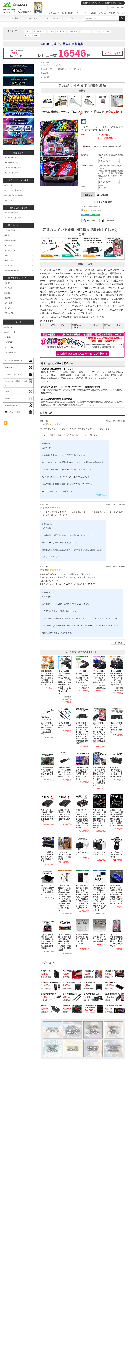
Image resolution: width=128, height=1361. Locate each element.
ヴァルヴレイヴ (73, 31)
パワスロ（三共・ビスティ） (75, 69)
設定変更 (7, 293)
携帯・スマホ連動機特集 (57, 69)
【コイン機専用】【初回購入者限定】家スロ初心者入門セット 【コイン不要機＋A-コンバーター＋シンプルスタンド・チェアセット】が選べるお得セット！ (64, 682)
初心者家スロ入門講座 (93, 1030)
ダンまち (28, 35)
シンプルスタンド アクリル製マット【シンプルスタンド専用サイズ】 (47, 890)
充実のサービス (52, 1030)
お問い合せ (102, 13)
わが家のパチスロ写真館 (12, 374)
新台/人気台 (32, 18)
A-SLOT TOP (44, 62)
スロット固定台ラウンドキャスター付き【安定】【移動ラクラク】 (47, 856)
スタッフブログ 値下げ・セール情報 (15, 383)
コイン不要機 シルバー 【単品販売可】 (64, 725)
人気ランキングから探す (12, 168)
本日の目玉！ (9, 185)
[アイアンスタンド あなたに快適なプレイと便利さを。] (65, 843)
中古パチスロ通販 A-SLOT (12, 10)
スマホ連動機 (9, 200)
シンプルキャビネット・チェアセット (116, 854)
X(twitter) (7, 392)
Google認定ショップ (11, 405)
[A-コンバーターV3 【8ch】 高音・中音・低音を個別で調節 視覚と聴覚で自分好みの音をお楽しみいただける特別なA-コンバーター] (99, 801)
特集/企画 (44, 69)
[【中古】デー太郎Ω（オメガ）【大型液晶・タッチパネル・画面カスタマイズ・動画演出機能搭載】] (47, 925)
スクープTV (8, 347)
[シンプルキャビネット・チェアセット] (116, 843)
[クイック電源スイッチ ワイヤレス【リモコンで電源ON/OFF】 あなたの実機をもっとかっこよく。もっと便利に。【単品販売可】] (99, 758)
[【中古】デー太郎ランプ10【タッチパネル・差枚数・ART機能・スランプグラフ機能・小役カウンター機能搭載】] (65, 925)
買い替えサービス (10, 265)
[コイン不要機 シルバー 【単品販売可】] (65, 714)
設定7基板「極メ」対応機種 (13, 195)
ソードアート (85, 31)
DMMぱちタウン (10, 352)
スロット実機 (13, 18)
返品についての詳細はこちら (93, 206)
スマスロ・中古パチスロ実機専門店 (17, 12)
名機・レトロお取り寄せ (12, 190)
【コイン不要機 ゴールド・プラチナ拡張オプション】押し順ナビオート (116, 727)
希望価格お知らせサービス (13, 270)
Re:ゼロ (36, 35)
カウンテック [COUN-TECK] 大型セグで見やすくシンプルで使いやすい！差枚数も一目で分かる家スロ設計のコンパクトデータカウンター (116, 894)
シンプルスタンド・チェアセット (99, 854)
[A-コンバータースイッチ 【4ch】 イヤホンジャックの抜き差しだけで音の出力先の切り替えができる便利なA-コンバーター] (82, 801)
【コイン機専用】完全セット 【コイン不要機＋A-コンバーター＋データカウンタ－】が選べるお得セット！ (117, 678)
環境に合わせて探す (11, 213)
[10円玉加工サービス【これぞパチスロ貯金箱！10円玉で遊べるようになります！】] (82, 758)
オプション (72, 18)
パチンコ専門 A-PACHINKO (13, 361)
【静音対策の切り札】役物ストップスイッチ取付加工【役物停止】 (47, 772)
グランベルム (105, 31)
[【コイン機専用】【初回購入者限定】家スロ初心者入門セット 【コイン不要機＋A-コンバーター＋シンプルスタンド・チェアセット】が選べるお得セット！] (65, 662)
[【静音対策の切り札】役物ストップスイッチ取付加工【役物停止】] (47, 758)
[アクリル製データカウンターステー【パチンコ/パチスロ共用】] (99, 925)
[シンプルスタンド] (82, 843)
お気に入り (52, 13)
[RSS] (6, 423)
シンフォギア (61, 31)
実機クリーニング (10, 250)
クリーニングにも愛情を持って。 (73, 1030)
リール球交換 (9, 308)
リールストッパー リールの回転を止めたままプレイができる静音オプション (64, 772)
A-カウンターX (10, 332)
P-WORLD (8, 342)
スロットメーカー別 (47, 65)
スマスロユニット (40, 31)
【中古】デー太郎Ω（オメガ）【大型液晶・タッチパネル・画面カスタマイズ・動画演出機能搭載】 (47, 941)
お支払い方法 (72, 1048)
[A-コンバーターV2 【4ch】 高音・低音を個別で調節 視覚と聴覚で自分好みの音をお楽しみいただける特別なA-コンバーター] (116, 801)
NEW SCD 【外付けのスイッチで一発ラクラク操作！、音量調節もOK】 (116, 772)
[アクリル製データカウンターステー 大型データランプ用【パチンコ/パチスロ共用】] (82, 925)
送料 (6, 255)
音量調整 (7, 298)
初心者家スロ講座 (10, 240)
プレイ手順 (8, 288)
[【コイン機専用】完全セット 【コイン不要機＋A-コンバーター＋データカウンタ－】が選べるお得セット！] (116, 662)
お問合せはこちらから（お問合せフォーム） (103, 3)
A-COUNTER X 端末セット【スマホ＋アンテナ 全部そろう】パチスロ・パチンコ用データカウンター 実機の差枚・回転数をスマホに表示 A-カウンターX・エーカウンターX (82, 897)
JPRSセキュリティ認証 (12, 412)
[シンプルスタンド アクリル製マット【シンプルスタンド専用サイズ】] (47, 876)
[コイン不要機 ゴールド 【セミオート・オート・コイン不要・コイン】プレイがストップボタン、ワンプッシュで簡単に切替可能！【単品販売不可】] (82, 714)
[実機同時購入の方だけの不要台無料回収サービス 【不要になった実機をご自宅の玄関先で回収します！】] (47, 662)
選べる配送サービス (113, 1030)
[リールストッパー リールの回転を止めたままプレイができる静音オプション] (65, 758)
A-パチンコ (8, 327)
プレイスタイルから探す (12, 218)
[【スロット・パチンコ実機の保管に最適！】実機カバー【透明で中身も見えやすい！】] (116, 925)
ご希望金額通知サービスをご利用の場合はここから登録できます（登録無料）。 (82, 353)
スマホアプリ (113, 1048)
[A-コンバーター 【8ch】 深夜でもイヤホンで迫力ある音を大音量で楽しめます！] (47, 801)
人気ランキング (52, 18)
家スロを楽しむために (52, 1048)
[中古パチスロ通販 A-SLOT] (15, 7)
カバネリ (51, 31)
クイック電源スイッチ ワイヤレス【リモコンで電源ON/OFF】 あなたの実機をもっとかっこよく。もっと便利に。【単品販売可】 (99, 776)
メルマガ (7, 398)
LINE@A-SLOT (9, 367)
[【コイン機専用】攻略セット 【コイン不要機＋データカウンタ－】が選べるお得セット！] (99, 662)
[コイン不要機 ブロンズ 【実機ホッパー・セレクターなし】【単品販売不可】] (47, 714)
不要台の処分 (9, 313)
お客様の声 (111, 13)
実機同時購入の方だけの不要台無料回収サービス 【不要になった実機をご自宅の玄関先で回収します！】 (47, 678)
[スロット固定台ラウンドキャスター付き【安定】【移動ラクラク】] (47, 843)
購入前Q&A (8, 235)
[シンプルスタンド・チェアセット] (99, 843)
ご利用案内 (94, 13)
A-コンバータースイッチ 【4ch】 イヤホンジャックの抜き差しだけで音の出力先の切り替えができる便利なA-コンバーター (82, 819)
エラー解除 (8, 303)
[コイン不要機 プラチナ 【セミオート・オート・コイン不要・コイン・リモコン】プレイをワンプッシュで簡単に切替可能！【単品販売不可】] (99, 714)
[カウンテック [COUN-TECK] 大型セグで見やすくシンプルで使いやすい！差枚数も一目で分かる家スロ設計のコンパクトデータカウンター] (116, 876)
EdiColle (7, 337)
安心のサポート (9, 283)
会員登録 (70, 13)
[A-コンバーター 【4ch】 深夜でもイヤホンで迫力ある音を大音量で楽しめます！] (65, 801)
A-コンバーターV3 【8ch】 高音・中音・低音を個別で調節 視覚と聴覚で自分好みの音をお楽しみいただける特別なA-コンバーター (99, 819)
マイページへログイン (82, 13)
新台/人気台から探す (11, 163)
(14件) (99, 210)
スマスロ (28, 31)
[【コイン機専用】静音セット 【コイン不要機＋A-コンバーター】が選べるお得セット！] (82, 662)
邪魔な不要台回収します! (93, 1048)
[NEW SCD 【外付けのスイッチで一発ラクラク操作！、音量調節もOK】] (116, 758)
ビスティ (58, 65)
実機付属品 (8, 245)
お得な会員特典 (9, 230)
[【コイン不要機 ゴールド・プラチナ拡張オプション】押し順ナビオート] (116, 714)
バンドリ (96, 31)
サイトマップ (120, 13)
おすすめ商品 (45, 77)
